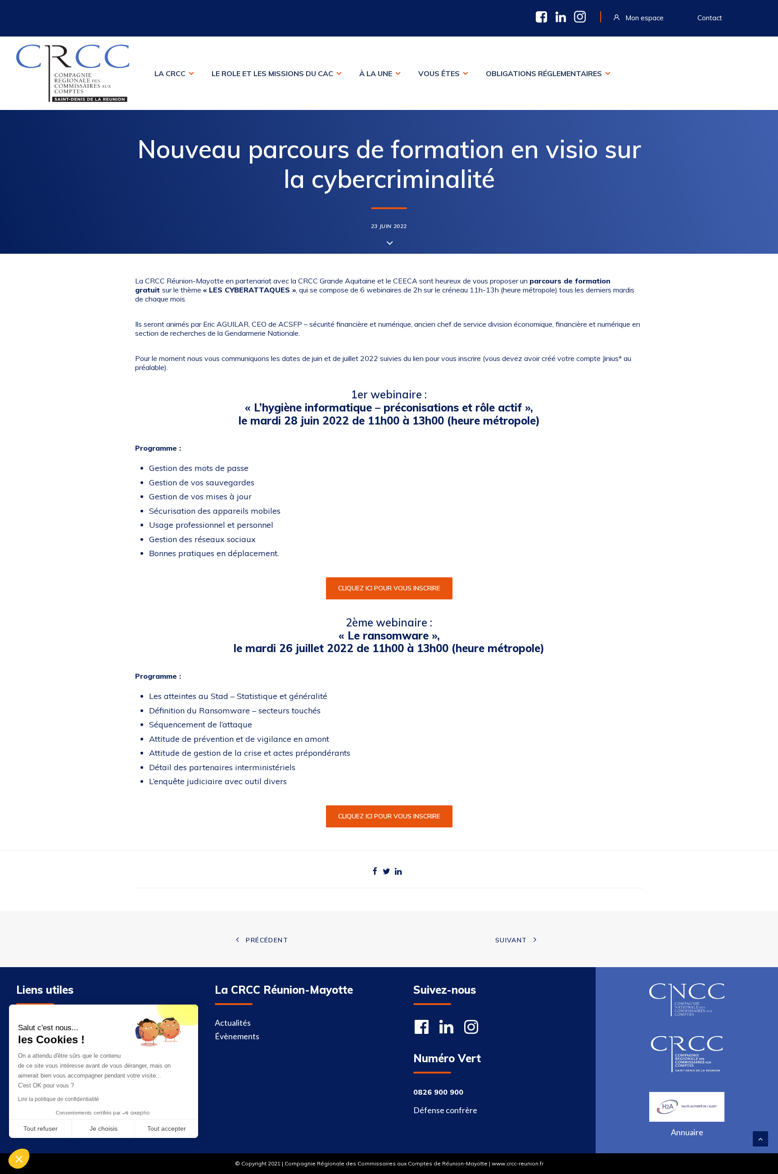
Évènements (237, 1036)
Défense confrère (445, 1110)
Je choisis (104, 1128)
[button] (19, 1158)
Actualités (233, 1023)
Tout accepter (166, 1128)
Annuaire (687, 1132)
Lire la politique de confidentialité (58, 1099)
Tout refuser (40, 1128)
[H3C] (687, 1107)
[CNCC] (687, 999)
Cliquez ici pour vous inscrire (389, 588)
